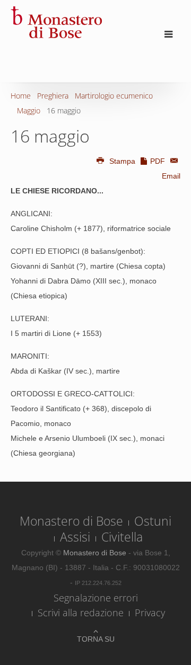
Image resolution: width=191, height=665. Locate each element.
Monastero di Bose (71, 520)
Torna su (96, 639)
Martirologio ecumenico (114, 96)
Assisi (75, 536)
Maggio (28, 110)
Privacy (150, 612)
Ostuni (152, 520)
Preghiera (52, 96)
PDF (157, 161)
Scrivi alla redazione (81, 612)
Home (21, 96)
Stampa (122, 161)
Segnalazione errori (96, 597)
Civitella (122, 536)
